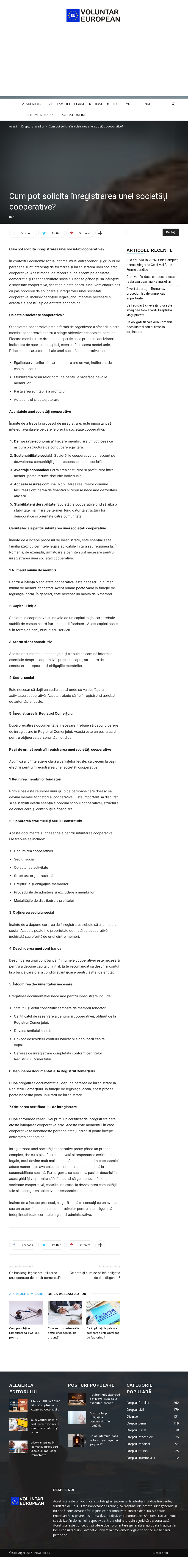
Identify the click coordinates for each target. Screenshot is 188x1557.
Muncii (131, 104)
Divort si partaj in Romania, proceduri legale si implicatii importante (146, 293)
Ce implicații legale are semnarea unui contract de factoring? (102, 1333)
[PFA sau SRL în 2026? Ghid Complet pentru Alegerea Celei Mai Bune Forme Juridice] (18, 1405)
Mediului (114, 104)
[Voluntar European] (94, 15)
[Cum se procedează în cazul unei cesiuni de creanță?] (64, 1313)
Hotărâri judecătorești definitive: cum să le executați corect (105, 1399)
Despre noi (160, 1553)
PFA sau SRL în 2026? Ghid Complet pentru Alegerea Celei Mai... (45, 1405)
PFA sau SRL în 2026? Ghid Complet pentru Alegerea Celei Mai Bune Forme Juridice (152, 264)
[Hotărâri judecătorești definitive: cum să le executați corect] (77, 1399)
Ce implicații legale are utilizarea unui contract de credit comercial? (35, 1275)
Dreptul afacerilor (32, 126)
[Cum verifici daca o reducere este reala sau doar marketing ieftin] (18, 1424)
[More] (100, 233)
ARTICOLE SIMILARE (26, 1294)
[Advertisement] (94, 64)
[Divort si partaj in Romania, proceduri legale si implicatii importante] (18, 1447)
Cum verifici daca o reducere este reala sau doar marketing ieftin (151, 279)
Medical (96, 104)
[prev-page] (60, 1347)
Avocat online (74, 115)
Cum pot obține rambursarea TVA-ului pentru (24, 1333)
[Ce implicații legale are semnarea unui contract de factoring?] (103, 1313)
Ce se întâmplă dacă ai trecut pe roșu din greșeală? (104, 1440)
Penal (146, 104)
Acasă (13, 126)
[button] (173, 104)
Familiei (63, 104)
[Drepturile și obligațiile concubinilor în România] (77, 1417)
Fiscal (79, 104)
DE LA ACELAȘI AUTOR (67, 1294)
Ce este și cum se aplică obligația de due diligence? (95, 1275)
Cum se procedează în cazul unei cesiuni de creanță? (63, 1333)
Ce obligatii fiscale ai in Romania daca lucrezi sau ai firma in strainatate (150, 327)
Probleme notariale (40, 115)
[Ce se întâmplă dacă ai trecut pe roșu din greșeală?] (77, 1440)
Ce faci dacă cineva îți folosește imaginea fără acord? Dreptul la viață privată (149, 310)
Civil (49, 104)
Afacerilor (31, 104)
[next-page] (67, 1347)
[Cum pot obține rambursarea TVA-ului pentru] (26, 1313)
